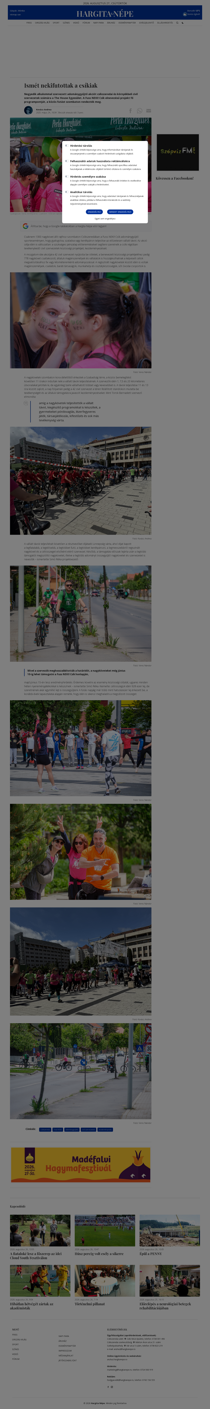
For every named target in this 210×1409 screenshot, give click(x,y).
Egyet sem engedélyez (105, 218)
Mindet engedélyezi (120, 212)
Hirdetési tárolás (81, 145)
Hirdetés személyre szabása (88, 176)
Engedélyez (94, 212)
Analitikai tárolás (81, 192)
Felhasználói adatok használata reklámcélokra (100, 161)
